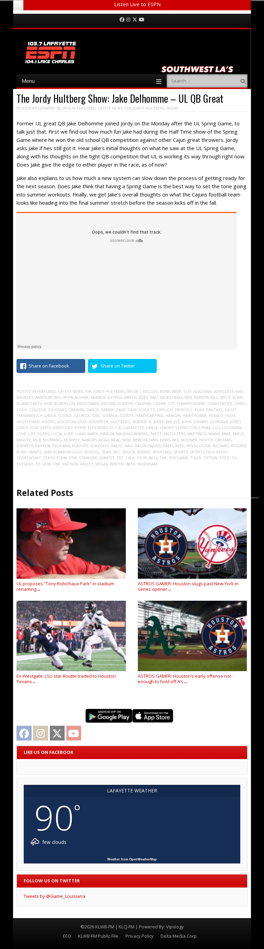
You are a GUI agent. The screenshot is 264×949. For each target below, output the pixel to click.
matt (156, 433)
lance (152, 427)
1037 (187, 391)
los (216, 427)
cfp (171, 403)
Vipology (175, 927)
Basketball (171, 397)
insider (139, 421)
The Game (178, 457)
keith (46, 427)
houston (66, 421)
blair (237, 397)
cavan (159, 403)
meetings (196, 433)
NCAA (104, 439)
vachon (70, 463)
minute (23, 439)
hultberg (120, 421)
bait (154, 397)
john (186, 421)
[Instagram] (128, 19)
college (37, 409)
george (82, 415)
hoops (48, 421)
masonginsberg (132, 433)
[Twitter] (134, 19)
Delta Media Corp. (179, 936)
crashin (76, 409)
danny (107, 409)
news (165, 439)
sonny (143, 451)
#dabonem (170, 391)
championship (191, 403)
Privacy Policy (139, 936)
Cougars (57, 409)
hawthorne (195, 415)
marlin (107, 433)
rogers (238, 445)
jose (34, 427)
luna (80, 433)
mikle (238, 433)
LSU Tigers (38, 433)
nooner (189, 439)
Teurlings (147, 457)
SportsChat (28, 457)
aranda (98, 397)
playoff (80, 445)
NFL (175, 439)
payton (43, 445)
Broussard (88, 403)
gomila (110, 415)
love (21, 433)
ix (150, 421)
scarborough (67, 451)
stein (61, 457)
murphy (72, 439)
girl (96, 415)
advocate (224, 391)
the (163, 457)
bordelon (64, 403)
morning (52, 439)
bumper (125, 403)
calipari (143, 403)
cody (21, 409)
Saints (35, 451)
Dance (92, 409)
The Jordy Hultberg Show (151, 108)
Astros (115, 397)
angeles (24, 397)
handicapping (149, 415)
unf (56, 463)
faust (230, 409)
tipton (210, 457)
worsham (147, 463)
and (240, 391)
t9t (120, 457)
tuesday (24, 463)
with (130, 463)
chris (239, 403)
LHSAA (205, 427)
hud (82, 421)
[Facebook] (122, 19)
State (48, 457)
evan (199, 409)
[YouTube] (141, 19)
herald (216, 415)
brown (108, 403)
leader (167, 427)
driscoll (183, 409)
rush (21, 451)
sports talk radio (209, 451)
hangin (173, 415)
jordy (22, 427)
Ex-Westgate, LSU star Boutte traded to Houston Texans (66, 679)
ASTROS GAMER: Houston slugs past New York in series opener (188, 586)
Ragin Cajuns (148, 445)
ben (188, 397)
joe (177, 421)
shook (128, 451)
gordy (126, 415)
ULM (46, 463)
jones (235, 421)
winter (117, 463)
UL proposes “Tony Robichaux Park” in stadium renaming (65, 586)
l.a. (118, 427)
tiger (195, 457)
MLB (37, 439)
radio (117, 445)
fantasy (214, 409)
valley (87, 463)
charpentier (219, 403)
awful (130, 397)
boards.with (29, 403)
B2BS (143, 397)
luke (68, 433)
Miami (214, 433)
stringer (88, 457)
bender (201, 397)
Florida (48, 415)
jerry (159, 421)
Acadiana (202, 391)
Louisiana (232, 427)
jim (169, 421)
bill (214, 397)
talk (130, 457)
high (230, 415)
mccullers (174, 433)
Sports (181, 451)
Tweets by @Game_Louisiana (54, 896)
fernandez (27, 415)
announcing (48, 397)
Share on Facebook (49, 366)
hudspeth (98, 421)
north (206, 439)
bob (48, 403)
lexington (186, 427)
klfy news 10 (100, 427)
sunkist (106, 457)
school (92, 451)
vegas (102, 463)
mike (226, 433)
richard (221, 445)
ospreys (24, 445)
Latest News (110, 108)
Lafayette (134, 427)
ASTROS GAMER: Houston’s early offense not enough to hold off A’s (184, 679)
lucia (56, 433)
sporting (162, 451)
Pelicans (61, 445)
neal (115, 439)
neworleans (145, 439)
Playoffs (99, 445)
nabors (89, 439)
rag (129, 445)
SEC (116, 451)
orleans (223, 439)
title (224, 457)
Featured (86, 108)
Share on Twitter (118, 366)
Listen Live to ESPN (137, 4)
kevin (80, 427)
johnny (201, 421)
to (234, 457)
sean (106, 451)
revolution (199, 445)
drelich (165, 409)
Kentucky (63, 427)
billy (225, 397)
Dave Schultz (141, 409)
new (126, 439)
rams (168, 445)
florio (65, 415)
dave (120, 409)
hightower (28, 421)
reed (180, 445)
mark (92, 433)
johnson (219, 421)
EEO (67, 936)
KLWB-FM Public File (98, 936)
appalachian (75, 397)
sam (47, 451)
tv (37, 463)
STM (73, 457)
